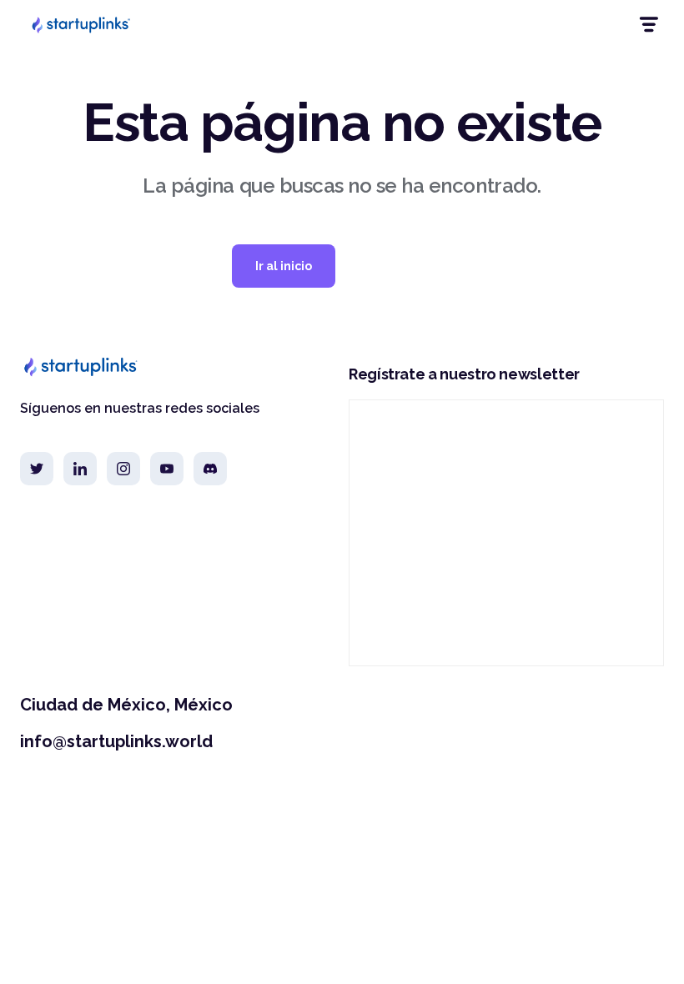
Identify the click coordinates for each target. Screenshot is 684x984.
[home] (80, 24)
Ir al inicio (283, 266)
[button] (647, 24)
